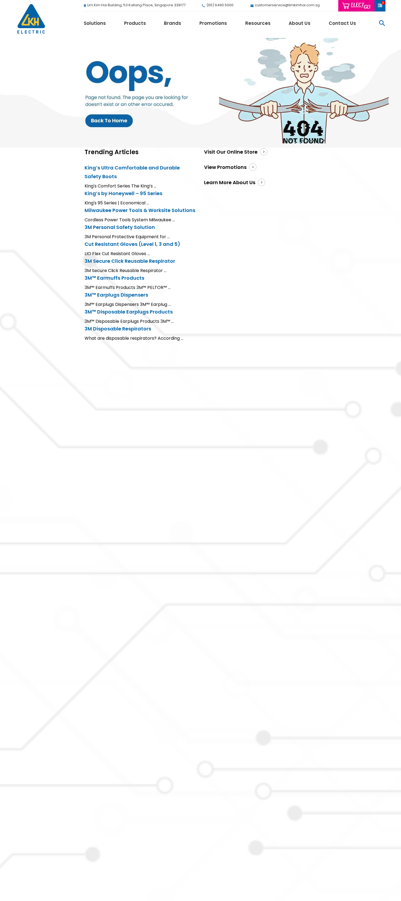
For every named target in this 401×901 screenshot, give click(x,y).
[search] (382, 23)
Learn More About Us (229, 182)
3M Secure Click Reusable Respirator (130, 261)
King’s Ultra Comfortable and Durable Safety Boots (132, 172)
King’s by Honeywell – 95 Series (123, 193)
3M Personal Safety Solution (120, 227)
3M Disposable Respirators (118, 328)
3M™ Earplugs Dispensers (116, 294)
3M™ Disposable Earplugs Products (129, 311)
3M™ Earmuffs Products (114, 278)
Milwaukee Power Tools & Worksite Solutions (140, 210)
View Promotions (225, 167)
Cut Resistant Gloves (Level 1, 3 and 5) (132, 244)
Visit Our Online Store (231, 151)
